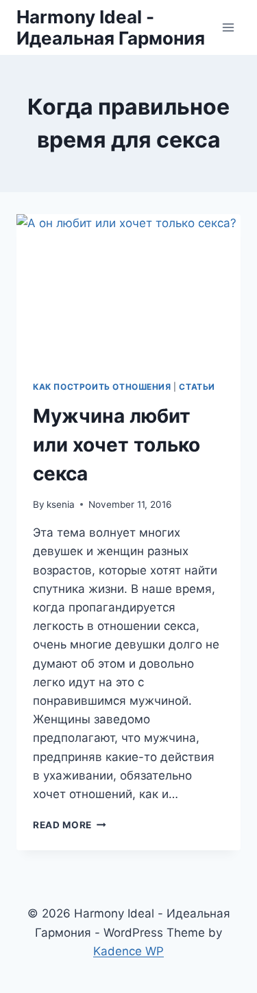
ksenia (61, 504)
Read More (69, 824)
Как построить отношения (102, 387)
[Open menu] (228, 27)
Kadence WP (128, 951)
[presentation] (128, 289)
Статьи (197, 387)
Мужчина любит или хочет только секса (116, 444)
